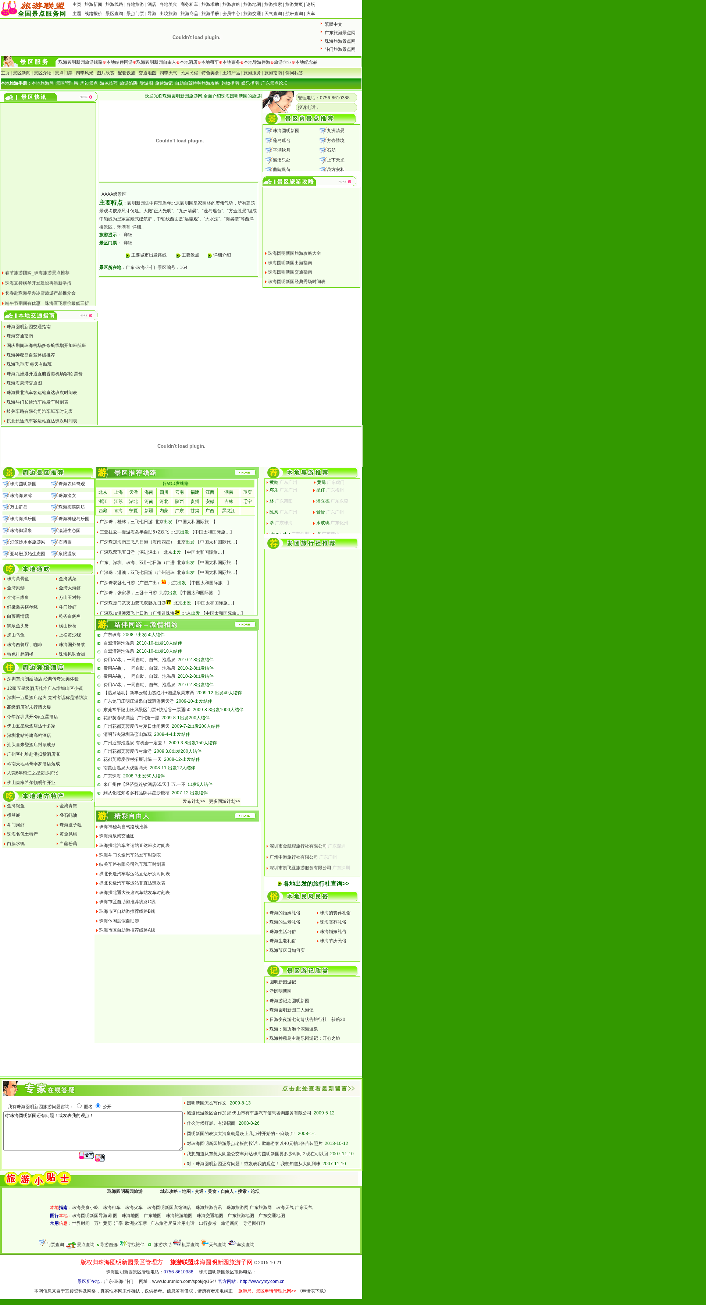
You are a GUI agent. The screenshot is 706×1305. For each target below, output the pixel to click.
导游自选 (109, 1244)
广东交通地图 (271, 1215)
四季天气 (168, 72)
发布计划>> (194, 801)
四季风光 (84, 72)
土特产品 (231, 72)
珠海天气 (285, 1207)
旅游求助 (211, 4)
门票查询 (55, 1244)
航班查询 (294, 13)
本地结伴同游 (119, 62)
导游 (151, 13)
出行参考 (208, 1223)
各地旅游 (135, 4)
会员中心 (231, 13)
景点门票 (135, 13)
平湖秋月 (281, 150)
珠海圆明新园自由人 (156, 62)
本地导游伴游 (257, 62)
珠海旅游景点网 (340, 41)
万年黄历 (103, 1223)
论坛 (310, 4)
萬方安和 (336, 169)
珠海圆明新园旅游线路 (80, 62)
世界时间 (81, 1223)
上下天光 (336, 160)
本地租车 (210, 62)
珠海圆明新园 (286, 130)
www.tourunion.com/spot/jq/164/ (184, 1281)
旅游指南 (273, 72)
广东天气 (304, 1207)
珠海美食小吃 (85, 1207)
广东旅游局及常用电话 (172, 1223)
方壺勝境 (336, 140)
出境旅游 (168, 13)
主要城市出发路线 (149, 255)
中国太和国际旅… (195, 521)
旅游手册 (210, 13)
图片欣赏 (105, 72)
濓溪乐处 (281, 160)
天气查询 (273, 13)
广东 (130, 267)
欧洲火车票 (136, 1223)
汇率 (118, 1223)
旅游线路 (114, 4)
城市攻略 (169, 1191)
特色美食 (210, 72)
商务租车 (189, 4)
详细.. (137, 227)
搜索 (242, 1191)
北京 (159, 521)
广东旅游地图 (241, 1215)
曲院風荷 (281, 169)
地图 (186, 1191)
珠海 (140, 267)
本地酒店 (188, 62)
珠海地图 (130, 1215)
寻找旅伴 (136, 1244)
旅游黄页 (294, 4)
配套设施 (126, 72)
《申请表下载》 (312, 1291)
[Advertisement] (224, 878)
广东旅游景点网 (340, 32)
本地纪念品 (306, 62)
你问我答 (294, 72)
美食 (212, 1191)
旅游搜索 (273, 4)
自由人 (227, 1191)
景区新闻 (22, 72)
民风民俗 (189, 72)
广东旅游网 (261, 1207)
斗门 (150, 267)
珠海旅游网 (238, 1207)
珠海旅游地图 (179, 1215)
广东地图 (152, 1215)
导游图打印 (254, 1223)
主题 (76, 13)
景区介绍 (42, 72)
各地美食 (168, 4)
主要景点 (190, 255)
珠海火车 (134, 1207)
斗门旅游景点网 (340, 49)
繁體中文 (333, 24)
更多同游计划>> (224, 801)
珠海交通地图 (210, 1215)
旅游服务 (252, 72)
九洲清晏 (336, 130)
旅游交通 (252, 13)
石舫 (331, 150)
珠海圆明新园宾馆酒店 (169, 1207)
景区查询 (114, 13)
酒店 (151, 4)
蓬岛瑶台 (281, 140)
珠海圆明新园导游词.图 (94, 1215)
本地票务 (231, 62)
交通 (199, 1191)
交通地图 (147, 72)
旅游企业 (283, 62)
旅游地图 (252, 4)
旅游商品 (189, 13)
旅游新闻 (94, 4)
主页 (76, 4)
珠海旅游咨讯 (209, 1207)
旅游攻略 (231, 4)
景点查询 (86, 1244)
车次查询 (245, 1244)
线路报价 (93, 13)
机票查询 (190, 1244)
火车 (310, 13)
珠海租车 (112, 1207)
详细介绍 (221, 255)
